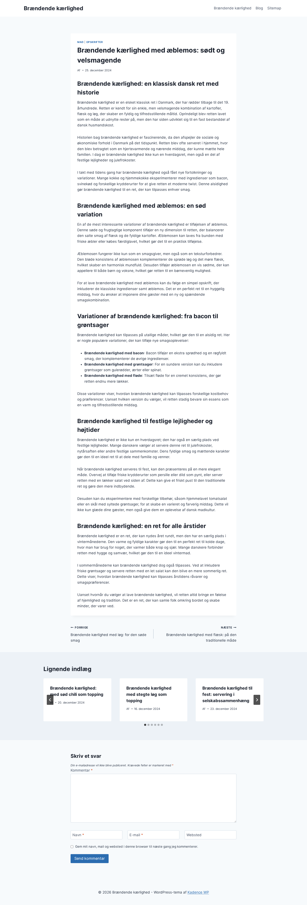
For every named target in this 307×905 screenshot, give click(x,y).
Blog (259, 8)
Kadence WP (198, 892)
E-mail (136, 835)
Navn (78, 835)
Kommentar (82, 770)
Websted (194, 835)
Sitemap (274, 8)
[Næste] (257, 700)
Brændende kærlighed (232, 8)
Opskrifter (94, 42)
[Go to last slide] (50, 700)
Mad (80, 42)
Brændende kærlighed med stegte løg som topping (148, 694)
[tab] (145, 725)
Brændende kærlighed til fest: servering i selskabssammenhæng (227, 694)
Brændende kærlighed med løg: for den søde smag (108, 634)
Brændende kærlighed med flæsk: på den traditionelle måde (201, 634)
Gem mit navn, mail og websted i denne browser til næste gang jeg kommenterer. (136, 846)
